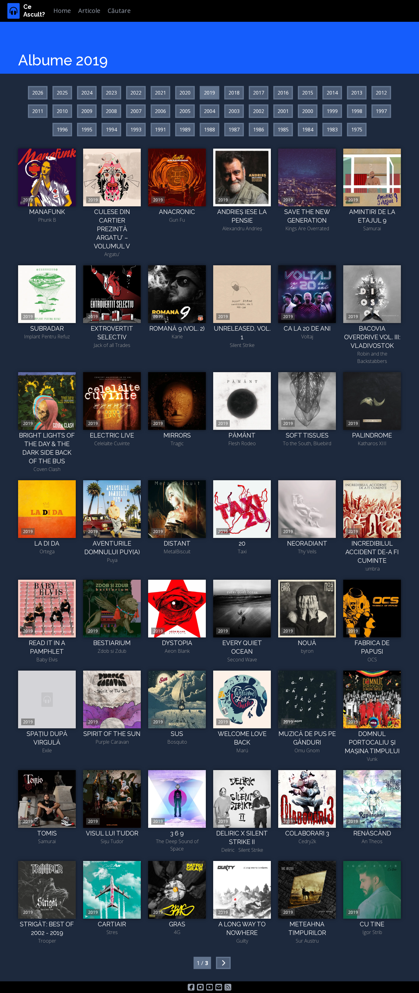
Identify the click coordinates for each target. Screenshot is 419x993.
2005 (184, 111)
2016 (283, 92)
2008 (111, 111)
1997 (381, 111)
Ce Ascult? (34, 10)
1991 (160, 129)
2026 (37, 92)
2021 (160, 92)
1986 (258, 129)
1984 (307, 129)
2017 (258, 92)
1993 (135, 129)
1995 (86, 129)
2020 (184, 92)
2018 (234, 92)
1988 (209, 129)
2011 (37, 111)
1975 (356, 129)
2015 (307, 92)
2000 (307, 111)
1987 (234, 129)
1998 (356, 111)
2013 (356, 92)
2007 (135, 111)
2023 (111, 92)
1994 (111, 129)
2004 (209, 111)
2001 (283, 111)
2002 (258, 111)
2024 (86, 92)
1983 (332, 129)
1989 (184, 129)
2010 (62, 111)
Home (62, 10)
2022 (135, 92)
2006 (160, 111)
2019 (209, 92)
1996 (62, 129)
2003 (234, 111)
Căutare (119, 10)
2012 (381, 92)
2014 (332, 92)
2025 (62, 92)
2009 (86, 111)
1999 (332, 111)
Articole (89, 10)
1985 (283, 129)
